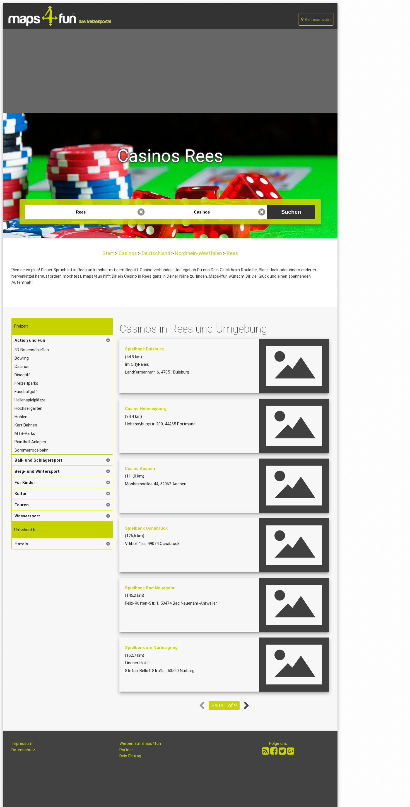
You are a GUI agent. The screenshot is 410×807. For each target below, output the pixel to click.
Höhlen (21, 416)
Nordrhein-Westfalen (198, 253)
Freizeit (21, 326)
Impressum (21, 743)
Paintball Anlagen (30, 441)
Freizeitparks (26, 383)
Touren (22, 504)
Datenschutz (23, 749)
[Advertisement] (170, 71)
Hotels (21, 543)
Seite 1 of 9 (224, 705)
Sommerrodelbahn (32, 450)
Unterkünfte (25, 529)
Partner (126, 749)
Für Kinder (25, 482)
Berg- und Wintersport (37, 471)
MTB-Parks (25, 433)
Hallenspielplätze (30, 400)
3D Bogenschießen (32, 349)
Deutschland (156, 253)
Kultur (21, 493)
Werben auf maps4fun (140, 743)
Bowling (22, 358)
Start (108, 253)
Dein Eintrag (130, 755)
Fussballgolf (26, 391)
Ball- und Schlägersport (38, 460)
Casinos (127, 253)
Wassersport (27, 515)
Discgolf (22, 374)
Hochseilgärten (28, 408)
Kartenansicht (317, 19)
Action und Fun (30, 340)
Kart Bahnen (26, 425)
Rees (232, 253)
